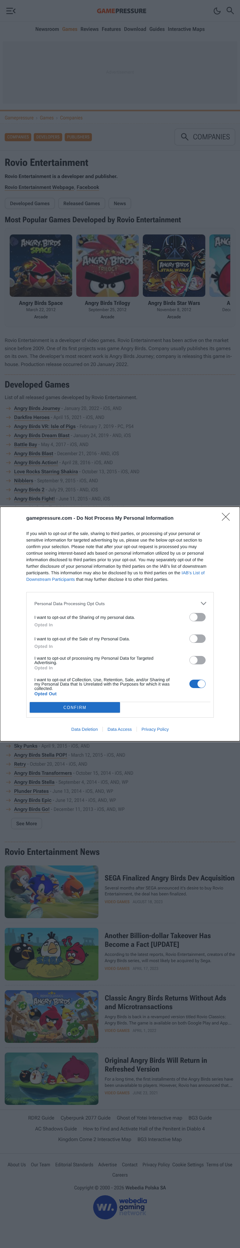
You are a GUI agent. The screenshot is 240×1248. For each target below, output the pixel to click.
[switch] (197, 617)
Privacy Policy (155, 729)
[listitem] (120, 603)
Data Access (120, 729)
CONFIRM (75, 707)
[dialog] (120, 624)
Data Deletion (84, 729)
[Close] (228, 519)
